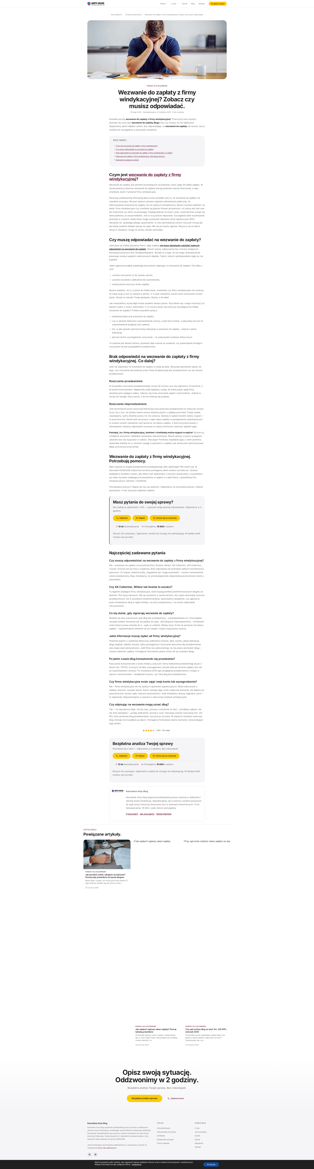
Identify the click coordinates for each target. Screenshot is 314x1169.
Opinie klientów (163, 814)
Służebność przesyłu (165, 1139)
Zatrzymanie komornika (166, 1132)
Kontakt (202, 4)
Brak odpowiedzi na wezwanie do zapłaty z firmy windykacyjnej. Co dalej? (144, 153)
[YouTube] (95, 1154)
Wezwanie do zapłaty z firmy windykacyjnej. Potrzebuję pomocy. (140, 156)
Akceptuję (211, 1164)
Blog (193, 4)
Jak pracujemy (147, 814)
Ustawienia (136, 1164)
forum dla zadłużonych (107, 1148)
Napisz (142, 518)
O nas (173, 4)
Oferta (162, 4)
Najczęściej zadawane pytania (127, 160)
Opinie (197, 1139)
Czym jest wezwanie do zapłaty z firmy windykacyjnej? (137, 146)
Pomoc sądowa (163, 1143)
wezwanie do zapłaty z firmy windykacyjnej (145, 176)
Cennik (184, 4)
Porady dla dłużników (157, 86)
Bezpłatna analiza (217, 4)
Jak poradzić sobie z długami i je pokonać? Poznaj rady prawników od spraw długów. (105, 875)
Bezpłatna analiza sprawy (144, 1098)
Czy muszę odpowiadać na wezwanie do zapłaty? (135, 149)
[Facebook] (89, 1154)
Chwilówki (161, 1136)
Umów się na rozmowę (166, 518)
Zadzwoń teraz (177, 1098)
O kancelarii (132, 814)
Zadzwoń (123, 518)
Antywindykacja (163, 1128)
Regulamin (199, 1143)
